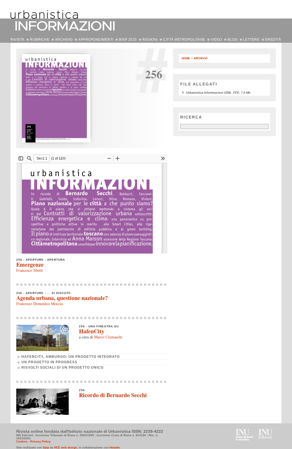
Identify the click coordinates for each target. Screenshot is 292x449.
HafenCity (91, 331)
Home (186, 58)
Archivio (201, 58)
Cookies (22, 441)
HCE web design (65, 447)
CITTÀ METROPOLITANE (184, 40)
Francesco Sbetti (29, 270)
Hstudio (115, 447)
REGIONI (150, 40)
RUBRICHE (39, 40)
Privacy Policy (40, 441)
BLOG (233, 40)
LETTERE (251, 40)
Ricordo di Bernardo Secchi (113, 395)
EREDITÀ (273, 40)
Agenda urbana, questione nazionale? (62, 298)
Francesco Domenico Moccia (39, 303)
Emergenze (30, 264)
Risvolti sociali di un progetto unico (62, 368)
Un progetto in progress (49, 362)
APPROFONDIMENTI (95, 40)
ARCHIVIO (64, 40)
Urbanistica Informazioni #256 (208, 92)
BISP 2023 (128, 40)
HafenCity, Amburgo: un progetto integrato (70, 357)
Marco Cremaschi (108, 337)
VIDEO (216, 40)
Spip (46, 447)
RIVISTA (18, 40)
